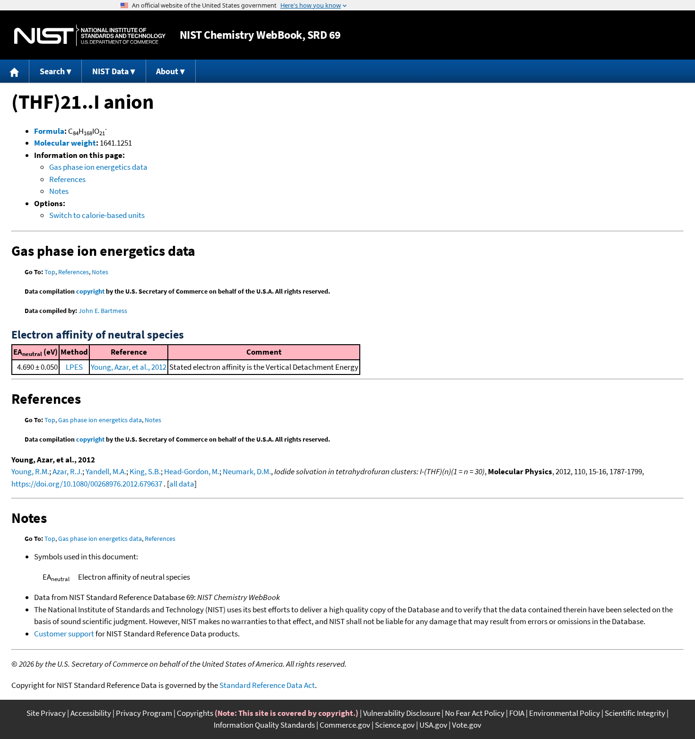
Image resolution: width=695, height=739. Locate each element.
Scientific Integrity (635, 713)
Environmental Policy (564, 713)
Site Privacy (46, 713)
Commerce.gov (345, 725)
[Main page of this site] (14, 71)
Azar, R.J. (67, 471)
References (67, 179)
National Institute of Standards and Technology (89, 35)
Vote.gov (466, 725)
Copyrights (195, 713)
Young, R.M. (30, 471)
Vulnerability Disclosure (401, 713)
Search (52, 71)
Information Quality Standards (264, 725)
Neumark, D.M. (247, 471)
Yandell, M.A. (106, 471)
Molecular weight (65, 143)
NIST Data (110, 71)
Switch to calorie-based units (97, 215)
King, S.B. (145, 471)
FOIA (516, 713)
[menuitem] (14, 71)
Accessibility (90, 713)
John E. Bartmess (102, 310)
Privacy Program (144, 713)
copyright (90, 291)
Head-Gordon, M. (191, 471)
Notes (59, 191)
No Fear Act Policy (474, 713)
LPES (74, 367)
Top (49, 272)
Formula (49, 131)
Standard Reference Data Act (267, 685)
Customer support (64, 633)
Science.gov (395, 725)
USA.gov (433, 725)
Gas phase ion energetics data (98, 167)
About (167, 71)
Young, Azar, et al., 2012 (128, 367)
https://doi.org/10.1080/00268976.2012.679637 (86, 483)
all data (181, 483)
